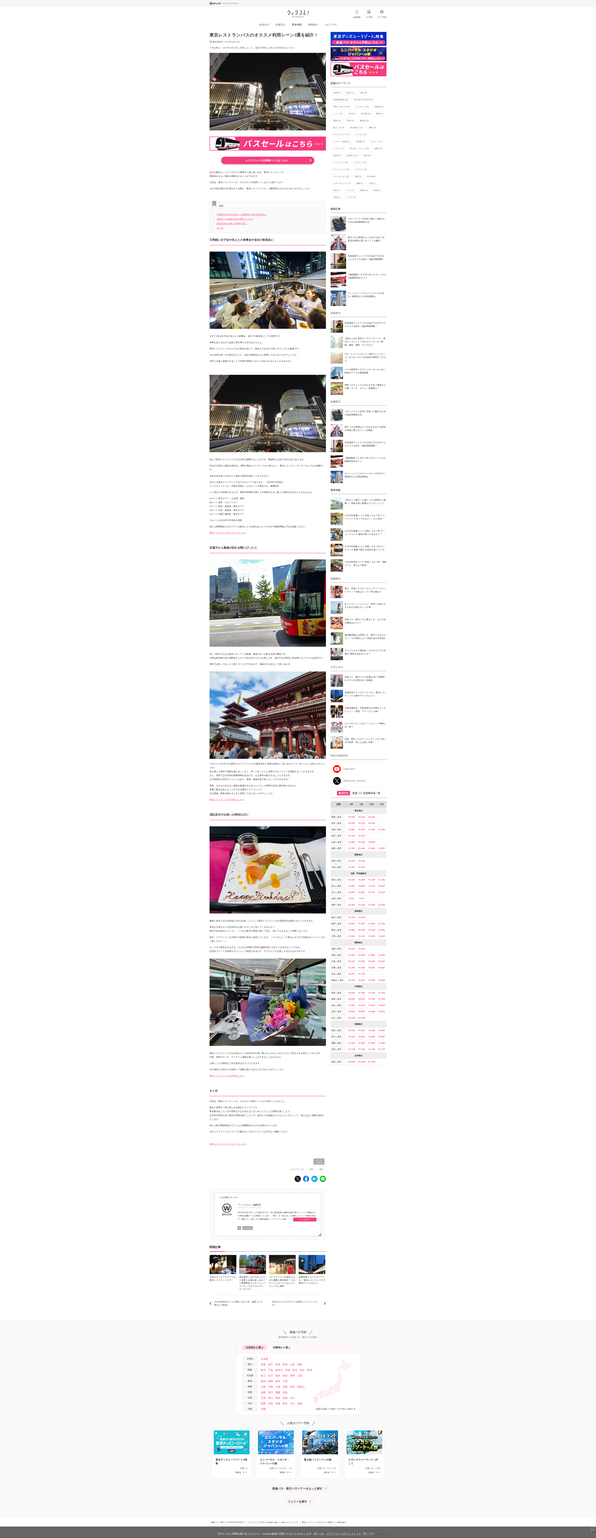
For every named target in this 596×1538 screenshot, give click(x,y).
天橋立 (364, 190)
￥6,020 (361, 999)
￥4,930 (371, 823)
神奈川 (279, 1370)
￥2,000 (351, 923)
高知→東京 (336, 1049)
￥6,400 (351, 980)
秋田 (285, 1364)
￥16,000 (351, 1062)
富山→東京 (336, 886)
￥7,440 (371, 993)
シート (337, 114)
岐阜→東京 (336, 917)
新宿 (379, 114)
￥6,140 (361, 817)
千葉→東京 (336, 867)
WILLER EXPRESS (319, 1161)
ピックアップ (340, 162)
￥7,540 (351, 1043)
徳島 (263, 1392)
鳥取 (277, 1398)
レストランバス (297, 1169)
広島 (263, 1398)
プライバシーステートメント (342, 1533)
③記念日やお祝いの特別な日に (232, 223)
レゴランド (360, 162)
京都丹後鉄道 (340, 100)
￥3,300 (361, 917)
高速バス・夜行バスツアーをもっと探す (297, 1488)
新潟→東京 (336, 880)
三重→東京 (336, 936)
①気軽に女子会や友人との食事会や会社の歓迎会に (242, 214)
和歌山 (301, 1386)
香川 (270, 1392)
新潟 (377, 190)
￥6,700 (351, 974)
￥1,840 (361, 905)
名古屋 (365, 114)
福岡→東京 (336, 1062)
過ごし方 (338, 127)
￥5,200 (361, 842)
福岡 (378, 148)
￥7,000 (361, 993)
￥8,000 (371, 842)
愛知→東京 (336, 930)
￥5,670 (361, 823)
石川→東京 (336, 892)
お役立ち (280, 24)
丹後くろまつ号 (341, 107)
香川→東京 (336, 1036)
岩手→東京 (336, 823)
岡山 (270, 1398)
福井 (277, 1375)
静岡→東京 (336, 923)
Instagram (248, 1228)
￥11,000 (371, 1062)
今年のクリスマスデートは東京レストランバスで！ (294, 1303)
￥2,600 (371, 923)
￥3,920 (371, 936)
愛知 (372, 127)
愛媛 (277, 1392)
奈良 (292, 1386)
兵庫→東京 (336, 967)
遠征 (358, 176)
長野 (292, 1375)
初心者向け (356, 127)
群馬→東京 (336, 861)
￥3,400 (361, 955)
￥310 (351, 898)
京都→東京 (336, 955)
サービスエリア (341, 134)
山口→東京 (336, 1018)
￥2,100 (351, 861)
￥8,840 (351, 999)
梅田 (360, 183)
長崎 (277, 1403)
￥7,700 (361, 974)
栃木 (294, 1370)
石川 (270, 1375)
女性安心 (351, 155)
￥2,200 (351, 955)
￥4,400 (361, 980)
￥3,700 (351, 917)
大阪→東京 (336, 961)
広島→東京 (336, 1011)
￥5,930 (361, 836)
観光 (321, 1169)
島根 (285, 1398)
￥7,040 (351, 1030)
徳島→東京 (336, 1030)
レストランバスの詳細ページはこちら (267, 160)
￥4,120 (361, 936)
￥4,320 (371, 886)
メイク (349, 190)
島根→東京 (336, 999)
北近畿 (360, 141)
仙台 (336, 190)
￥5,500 (351, 936)
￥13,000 (362, 1062)
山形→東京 (336, 842)
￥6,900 (361, 1030)
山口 (292, 1398)
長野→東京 (336, 905)
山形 (292, 1364)
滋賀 (285, 1386)
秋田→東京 (336, 836)
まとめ (220, 228)
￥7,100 (361, 1049)
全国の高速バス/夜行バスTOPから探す (334, 1409)
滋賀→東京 (336, 949)
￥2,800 (361, 880)
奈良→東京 (336, 974)
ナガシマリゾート (342, 183)
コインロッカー (341, 176)
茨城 (287, 1370)
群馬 (309, 1370)
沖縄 (263, 1409)
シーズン (350, 197)
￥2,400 (351, 905)
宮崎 (299, 1403)
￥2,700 (351, 848)
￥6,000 (351, 842)
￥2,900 (351, 880)
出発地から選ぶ (254, 1347)
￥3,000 (351, 829)
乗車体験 (297, 24)
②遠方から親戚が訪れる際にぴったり (235, 219)
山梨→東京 (336, 898)
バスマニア (361, 169)
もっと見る (304, 1219)
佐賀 (270, 1403)
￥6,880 (361, 1011)
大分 (292, 1403)
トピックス (330, 24)
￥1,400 (351, 867)
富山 (263, 1375)
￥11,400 (351, 1049)
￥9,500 (351, 993)
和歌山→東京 (337, 980)
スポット (376, 141)
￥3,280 (381, 923)
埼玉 (302, 1370)
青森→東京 (336, 817)
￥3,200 (361, 829)
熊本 (285, 1403)
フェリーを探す (297, 1501)
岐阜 (277, 1381)
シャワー (338, 148)
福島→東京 (336, 848)
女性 (367, 155)
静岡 (270, 1381)
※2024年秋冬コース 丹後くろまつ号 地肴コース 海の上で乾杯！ (239, 1303)
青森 (263, 1364)
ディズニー (362, 107)
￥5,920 (371, 1005)
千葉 (350, 121)
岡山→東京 (336, 1005)
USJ (351, 114)
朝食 (337, 121)
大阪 (363, 93)
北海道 (379, 107)
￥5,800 (351, 823)
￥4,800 (351, 886)
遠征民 (364, 121)
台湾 (372, 183)
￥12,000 (351, 1018)
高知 (285, 1392)
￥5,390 (371, 817)
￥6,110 (361, 1005)
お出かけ (264, 24)
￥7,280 (351, 836)
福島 (299, 1364)
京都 (337, 93)
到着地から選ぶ (281, 1347)
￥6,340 (351, 817)
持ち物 (371, 176)
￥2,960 (371, 848)
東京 (212, 172)
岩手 (270, 1364)
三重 (336, 197)
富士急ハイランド (359, 148)
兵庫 (270, 1386)
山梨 (337, 155)
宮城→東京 (336, 829)
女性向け (313, 24)
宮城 (277, 1364)
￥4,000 (361, 886)
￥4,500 (361, 949)
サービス (361, 134)
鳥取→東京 (336, 993)
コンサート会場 (341, 141)
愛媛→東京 (336, 1043)
